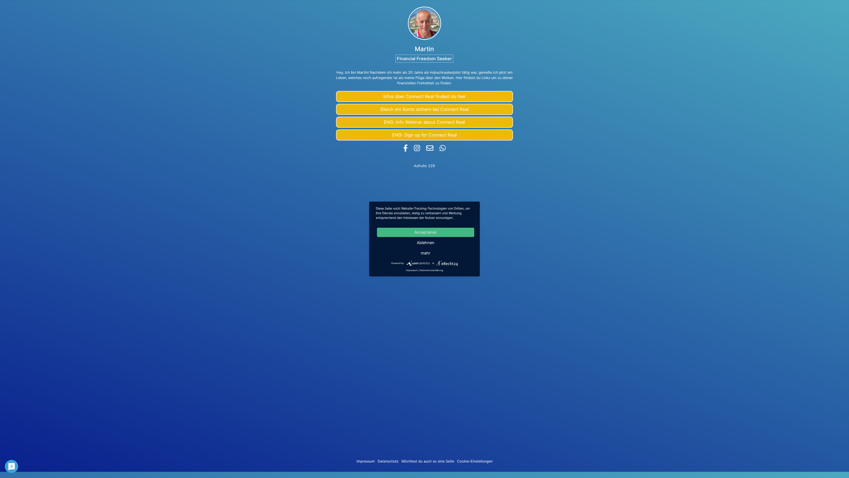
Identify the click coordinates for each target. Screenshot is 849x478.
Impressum (366, 461)
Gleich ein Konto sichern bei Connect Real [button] (424, 109)
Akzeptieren (425, 232)
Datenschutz (388, 461)
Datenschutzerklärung (431, 270)
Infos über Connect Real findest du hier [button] (424, 96)
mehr (425, 253)
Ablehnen (425, 242)
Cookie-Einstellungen (475, 461)
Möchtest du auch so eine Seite (428, 461)
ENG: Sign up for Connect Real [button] (424, 135)
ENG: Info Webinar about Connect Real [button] (424, 122)
